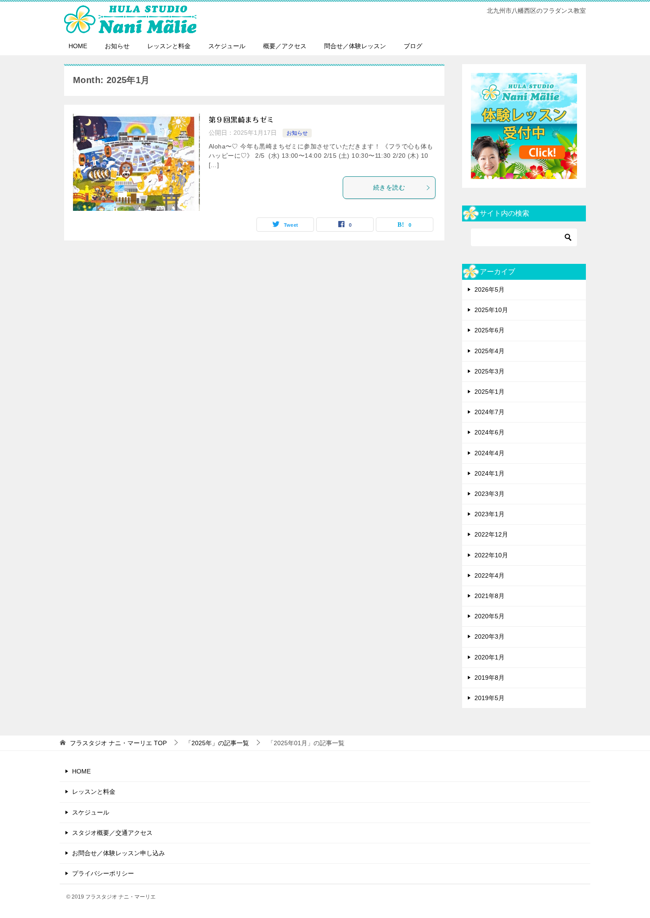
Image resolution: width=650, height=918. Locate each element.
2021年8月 (489, 595)
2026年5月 (489, 289)
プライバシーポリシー (103, 873)
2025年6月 (489, 330)
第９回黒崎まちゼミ (241, 119)
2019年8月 (489, 677)
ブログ (413, 46)
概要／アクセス (284, 46)
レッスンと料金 (169, 46)
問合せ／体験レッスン (355, 46)
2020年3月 (489, 636)
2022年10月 (491, 555)
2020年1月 (489, 657)
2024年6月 (489, 432)
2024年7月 (489, 411)
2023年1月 (489, 514)
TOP (118, 743)
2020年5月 (489, 616)
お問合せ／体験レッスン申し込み (118, 853)
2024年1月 (489, 473)
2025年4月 (489, 350)
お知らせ (117, 46)
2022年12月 (491, 534)
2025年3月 (489, 371)
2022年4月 (489, 575)
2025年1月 (489, 391)
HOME (78, 46)
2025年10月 (491, 309)
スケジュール (226, 46)
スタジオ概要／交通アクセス (112, 832)
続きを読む (389, 187)
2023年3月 (489, 493)
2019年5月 (489, 697)
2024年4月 (489, 453)
